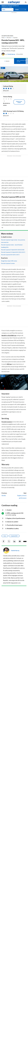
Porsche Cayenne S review (8, 263)
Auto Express (7, 568)
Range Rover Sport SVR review (9, 261)
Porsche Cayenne (7, 422)
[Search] (25, 2)
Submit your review (19, 102)
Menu (3, 2)
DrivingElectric (15, 568)
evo (23, 568)
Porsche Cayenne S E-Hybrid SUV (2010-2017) (13, 252)
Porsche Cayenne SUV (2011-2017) (10, 254)
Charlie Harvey (11, 54)
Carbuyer (18, 558)
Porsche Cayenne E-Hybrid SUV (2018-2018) (12, 249)
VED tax (9, 364)
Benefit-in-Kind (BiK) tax (9, 335)
